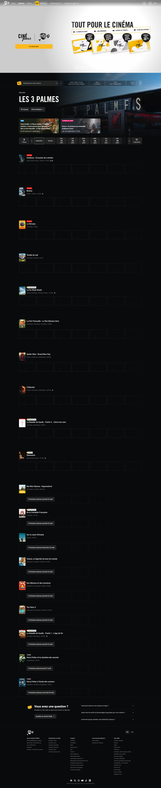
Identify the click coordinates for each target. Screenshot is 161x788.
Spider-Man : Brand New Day (34, 743)
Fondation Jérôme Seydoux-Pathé (122, 752)
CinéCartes (73, 743)
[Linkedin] (90, 780)
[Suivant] (140, 83)
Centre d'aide (95, 740)
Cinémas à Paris (52, 740)
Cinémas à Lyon (52, 743)
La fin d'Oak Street (31, 745)
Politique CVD (117, 765)
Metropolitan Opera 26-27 (76, 758)
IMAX (71, 745)
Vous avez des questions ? (98, 738)
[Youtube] (82, 780)
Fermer (82, 67)
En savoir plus (34, 46)
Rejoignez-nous (118, 774)
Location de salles (70, 3)
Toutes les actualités (75, 770)
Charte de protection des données (122, 761)
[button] (144, 3)
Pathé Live (116, 749)
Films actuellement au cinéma (34, 740)
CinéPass (43, 3)
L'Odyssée (29, 747)
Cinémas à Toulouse (54, 747)
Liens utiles (117, 738)
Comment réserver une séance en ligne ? (95, 706)
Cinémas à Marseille (53, 745)
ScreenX (72, 752)
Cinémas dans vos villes (54, 738)
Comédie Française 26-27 (76, 763)
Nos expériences (74, 754)
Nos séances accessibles (76, 767)
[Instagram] (79, 780)
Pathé (115, 745)
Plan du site (117, 767)
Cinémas (21, 3)
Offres (29, 3)
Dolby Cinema (73, 747)
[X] (75, 780)
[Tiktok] (86, 780)
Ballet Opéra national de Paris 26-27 (79, 761)
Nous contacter (118, 772)
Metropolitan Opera (75, 756)
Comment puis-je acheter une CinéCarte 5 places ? (98, 719)
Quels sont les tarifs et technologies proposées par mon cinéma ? (103, 712)
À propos (72, 738)
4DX (71, 749)
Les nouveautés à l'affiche (33, 738)
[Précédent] (60, 83)
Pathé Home (54, 3)
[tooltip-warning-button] (52, 161)
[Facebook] (71, 780)
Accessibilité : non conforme (121, 763)
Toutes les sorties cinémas (76, 765)
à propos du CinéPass (97, 743)
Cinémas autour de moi (54, 752)
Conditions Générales (119, 758)
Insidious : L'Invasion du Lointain (35, 749)
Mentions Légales (118, 756)
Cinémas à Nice (52, 749)
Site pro (116, 743)
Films (13, 3)
